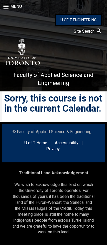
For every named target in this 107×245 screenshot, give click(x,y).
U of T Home (35, 142)
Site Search (85, 31)
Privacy (53, 148)
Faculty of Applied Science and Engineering (53, 79)
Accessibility (66, 142)
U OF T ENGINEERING (79, 20)
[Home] (21, 52)
